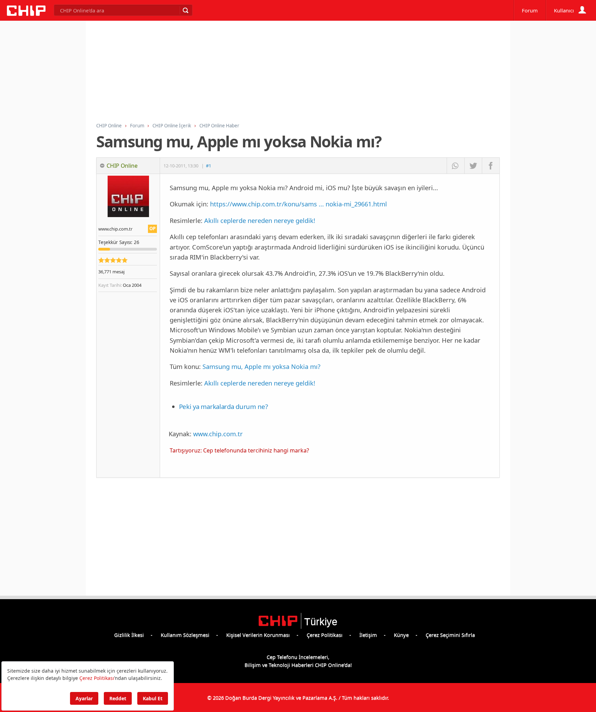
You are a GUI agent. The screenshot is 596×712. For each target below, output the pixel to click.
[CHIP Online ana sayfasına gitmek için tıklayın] (26, 14)
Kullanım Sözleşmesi (185, 634)
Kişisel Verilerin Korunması (258, 634)
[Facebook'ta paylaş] (490, 166)
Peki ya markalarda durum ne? (223, 406)
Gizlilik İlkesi (129, 634)
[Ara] (185, 10)
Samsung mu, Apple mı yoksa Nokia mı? (261, 366)
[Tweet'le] (473, 166)
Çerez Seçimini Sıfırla (450, 634)
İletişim (368, 634)
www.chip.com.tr (218, 433)
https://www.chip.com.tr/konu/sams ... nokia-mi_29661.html (298, 203)
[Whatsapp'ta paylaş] (455, 166)
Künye (401, 634)
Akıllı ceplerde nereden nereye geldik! (259, 220)
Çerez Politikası (324, 634)
